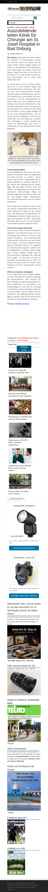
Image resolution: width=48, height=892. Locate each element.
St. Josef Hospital (21, 340)
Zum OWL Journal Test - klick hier (24, 596)
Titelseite (32, 27)
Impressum (10, 883)
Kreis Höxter (10, 27)
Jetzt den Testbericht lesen (24, 548)
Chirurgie (10, 340)
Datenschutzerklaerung (22, 883)
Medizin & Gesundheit (22, 27)
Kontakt (32, 883)
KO (21, 54)
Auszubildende (23, 338)
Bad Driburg (33, 338)
